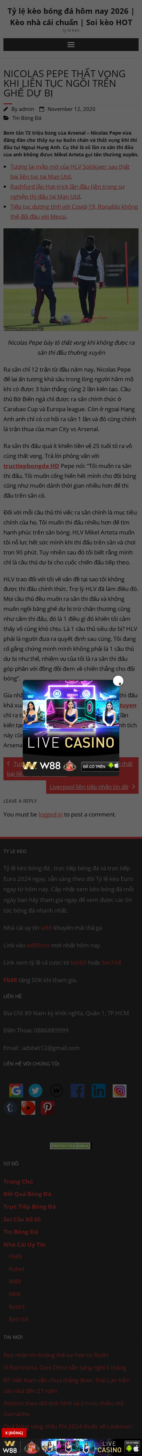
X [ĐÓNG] (14, 1432)
